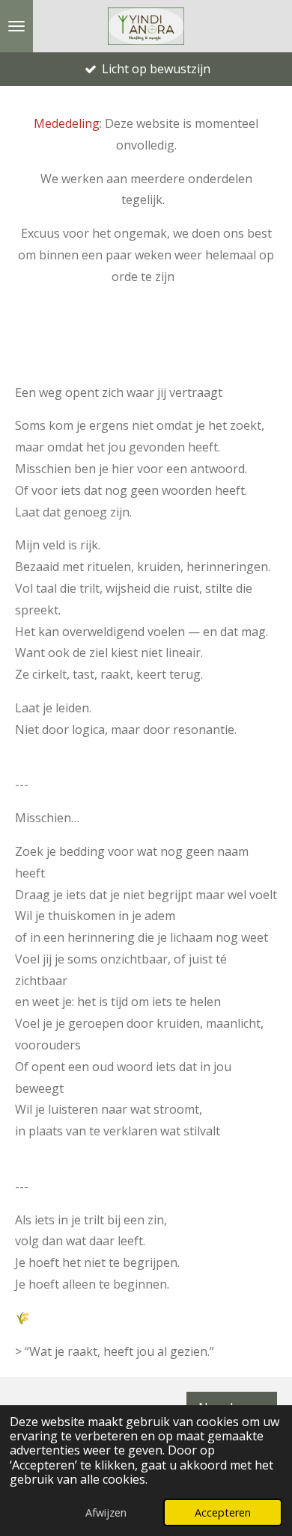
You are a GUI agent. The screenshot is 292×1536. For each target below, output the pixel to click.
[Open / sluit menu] (16, 26)
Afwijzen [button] (106, 1512)
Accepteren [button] (223, 1512)
